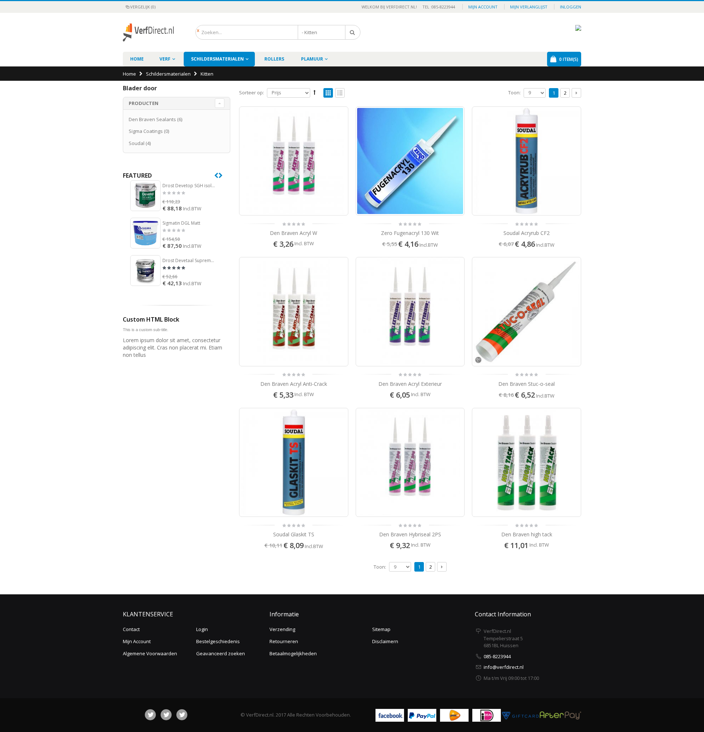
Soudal (136, 143)
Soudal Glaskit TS (293, 534)
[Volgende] (576, 93)
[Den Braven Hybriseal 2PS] (410, 462)
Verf (165, 59)
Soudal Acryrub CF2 (526, 232)
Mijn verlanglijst (528, 7)
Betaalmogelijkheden (293, 653)
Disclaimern (385, 641)
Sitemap (381, 629)
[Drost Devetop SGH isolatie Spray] (145, 195)
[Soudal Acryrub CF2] (526, 161)
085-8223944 (497, 656)
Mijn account (483, 7)
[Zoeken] (352, 32)
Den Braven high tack (526, 534)
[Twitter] (166, 714)
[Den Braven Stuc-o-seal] (526, 311)
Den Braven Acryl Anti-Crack (293, 383)
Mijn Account (137, 641)
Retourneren (284, 641)
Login (202, 629)
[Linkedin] (181, 714)
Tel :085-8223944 (436, 7)
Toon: (514, 92)
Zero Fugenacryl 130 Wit (410, 232)
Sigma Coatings (146, 131)
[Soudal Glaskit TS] (294, 462)
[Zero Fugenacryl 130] (410, 161)
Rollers (274, 59)
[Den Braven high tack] (526, 462)
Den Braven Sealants (152, 119)
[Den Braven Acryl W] (294, 161)
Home (129, 73)
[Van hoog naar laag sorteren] (314, 92)
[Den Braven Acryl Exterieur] (410, 311)
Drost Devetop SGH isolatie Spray (189, 186)
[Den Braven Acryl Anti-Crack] (294, 311)
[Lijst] (340, 93)
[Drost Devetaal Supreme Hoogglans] (145, 270)
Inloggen (570, 7)
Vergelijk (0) (142, 7)
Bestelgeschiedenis (218, 641)
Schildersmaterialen (217, 59)
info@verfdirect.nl (504, 667)
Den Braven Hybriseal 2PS (410, 534)
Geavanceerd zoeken (220, 653)
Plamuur (312, 59)
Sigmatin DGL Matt (181, 223)
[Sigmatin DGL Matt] (145, 233)
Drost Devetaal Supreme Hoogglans (189, 261)
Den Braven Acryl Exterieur (410, 383)
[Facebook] (150, 714)
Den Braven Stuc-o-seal (526, 383)
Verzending (282, 629)
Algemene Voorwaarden (150, 653)
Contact (131, 629)
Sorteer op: (251, 92)
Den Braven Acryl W (293, 232)
